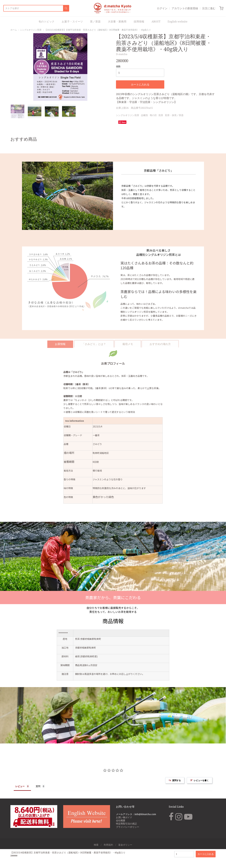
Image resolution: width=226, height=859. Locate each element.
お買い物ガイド (124, 817)
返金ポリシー (125, 844)
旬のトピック (46, 21)
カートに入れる (140, 84)
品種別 (144, 115)
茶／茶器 (95, 21)
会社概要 (120, 820)
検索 (96, 844)
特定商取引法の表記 (126, 823)
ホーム (13, 29)
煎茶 (160, 115)
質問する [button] (176, 780)
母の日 (153, 115)
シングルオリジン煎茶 (31, 29)
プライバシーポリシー (127, 826)
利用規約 (108, 844)
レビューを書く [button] (201, 780)
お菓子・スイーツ (72, 21)
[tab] (60, 344)
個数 (118, 66)
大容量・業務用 (117, 21)
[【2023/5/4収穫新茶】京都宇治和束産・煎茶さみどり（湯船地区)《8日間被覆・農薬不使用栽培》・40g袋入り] (17, 111)
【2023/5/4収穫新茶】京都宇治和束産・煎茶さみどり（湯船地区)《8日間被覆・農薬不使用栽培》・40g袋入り (98, 29)
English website (177, 21)
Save (124, 122)
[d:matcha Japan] (113, 8)
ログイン (162, 8)
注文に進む (208, 8)
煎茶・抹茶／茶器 (174, 115)
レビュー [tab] (20, 786)
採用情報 (139, 21)
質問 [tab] (38, 786)
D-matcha (121, 54)
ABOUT (156, 21)
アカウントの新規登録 (185, 8)
